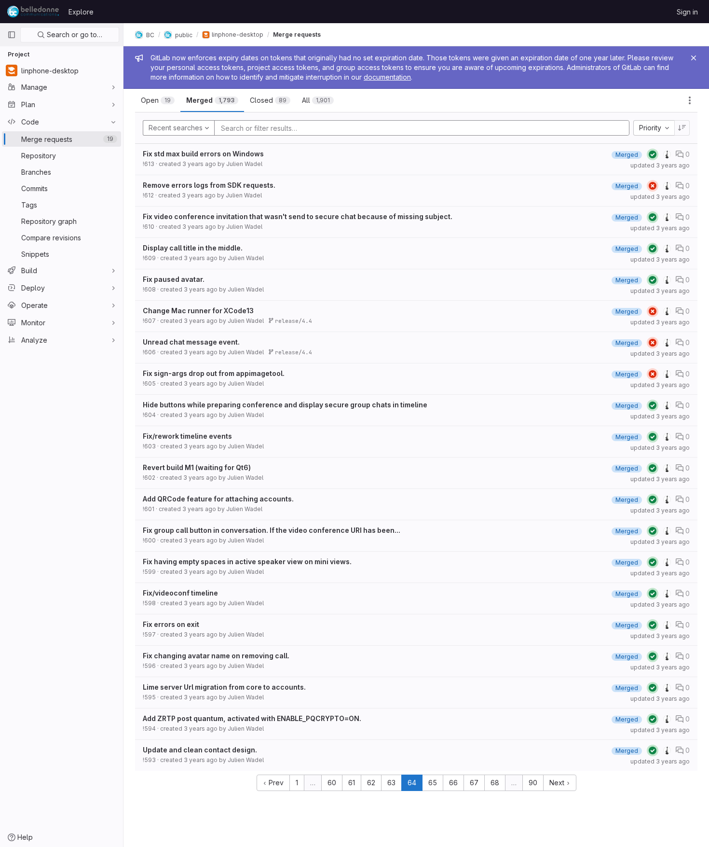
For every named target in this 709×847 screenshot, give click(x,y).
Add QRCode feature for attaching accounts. (218, 499)
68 (495, 782)
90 (533, 782)
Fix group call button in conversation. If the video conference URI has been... (271, 530)
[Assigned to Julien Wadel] (667, 154)
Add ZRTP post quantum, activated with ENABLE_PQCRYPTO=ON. (252, 718)
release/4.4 (292, 320)
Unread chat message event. (191, 342)
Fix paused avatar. (174, 279)
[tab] (157, 100)
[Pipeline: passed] (652, 154)
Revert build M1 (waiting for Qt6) (197, 467)
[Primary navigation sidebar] (11, 34)
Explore (81, 12)
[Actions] (689, 100)
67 (474, 782)
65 (432, 782)
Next (557, 782)
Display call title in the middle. (193, 248)
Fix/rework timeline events (187, 436)
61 (351, 782)
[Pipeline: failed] (652, 186)
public (183, 34)
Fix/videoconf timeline (180, 593)
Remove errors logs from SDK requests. (209, 185)
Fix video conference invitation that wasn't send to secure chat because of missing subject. (297, 216)
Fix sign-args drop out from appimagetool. (214, 373)
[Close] (693, 58)
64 (412, 782)
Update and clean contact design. (200, 750)
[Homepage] (33, 11)
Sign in (687, 12)
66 (453, 782)
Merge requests (297, 34)
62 (371, 782)
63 (391, 782)
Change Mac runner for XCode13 (198, 310)
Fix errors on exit (171, 624)
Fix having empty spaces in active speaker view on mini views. (247, 561)
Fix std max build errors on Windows (203, 154)
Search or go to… (73, 34)
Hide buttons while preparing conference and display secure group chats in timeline (285, 405)
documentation (387, 77)
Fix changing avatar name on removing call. (216, 656)
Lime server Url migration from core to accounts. (224, 687)
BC (149, 34)
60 (331, 782)
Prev (275, 782)
